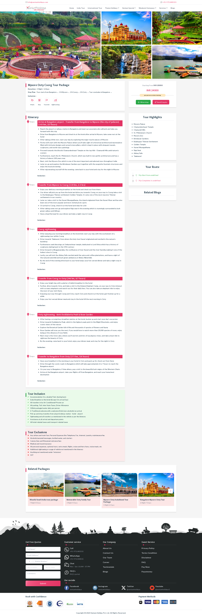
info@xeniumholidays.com (38, 2)
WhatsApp (144, 102)
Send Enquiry (162, 102)
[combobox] (30, 561)
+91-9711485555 (169, 2)
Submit (43, 583)
